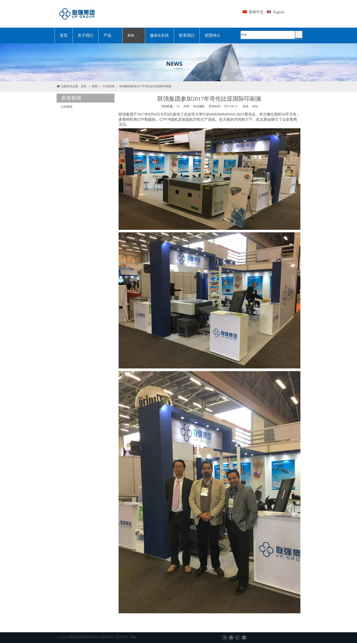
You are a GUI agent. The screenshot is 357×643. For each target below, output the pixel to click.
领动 (133, 637)
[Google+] (237, 637)
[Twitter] (224, 637)
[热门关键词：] (298, 34)
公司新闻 (66, 106)
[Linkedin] (243, 637)
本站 (255, 106)
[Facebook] (231, 637)
